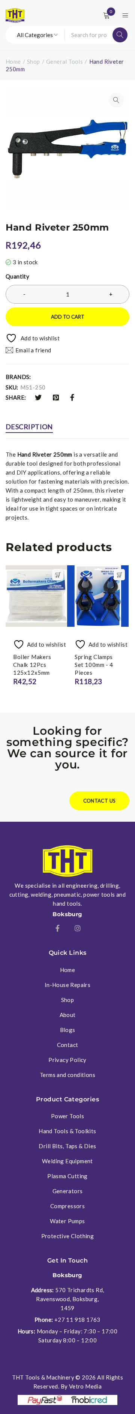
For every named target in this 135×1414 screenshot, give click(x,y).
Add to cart (67, 317)
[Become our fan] (57, 928)
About (68, 1014)
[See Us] (77, 928)
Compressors (67, 1206)
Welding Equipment (67, 1161)
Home (13, 61)
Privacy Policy (67, 1059)
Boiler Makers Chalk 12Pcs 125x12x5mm (32, 664)
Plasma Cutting (67, 1176)
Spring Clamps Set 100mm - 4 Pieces (94, 664)
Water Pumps (67, 1221)
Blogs (67, 1029)
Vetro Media (85, 1386)
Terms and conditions (67, 1074)
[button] (116, 100)
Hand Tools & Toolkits (67, 1131)
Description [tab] (29, 426)
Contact (67, 1044)
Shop (33, 61)
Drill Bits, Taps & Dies (67, 1146)
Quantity (17, 276)
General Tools (64, 61)
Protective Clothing (67, 1236)
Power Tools (67, 1116)
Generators (67, 1191)
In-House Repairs (67, 984)
